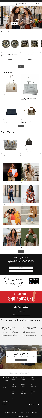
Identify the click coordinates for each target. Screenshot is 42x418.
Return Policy (20, 412)
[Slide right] (23, 63)
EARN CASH (21, 267)
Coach (21, 155)
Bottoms (4, 204)
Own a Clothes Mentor (21, 359)
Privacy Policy (14, 412)
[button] (3, 4)
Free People (23, 388)
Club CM (32, 388)
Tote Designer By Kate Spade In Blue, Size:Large (28, 98)
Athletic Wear (5, 226)
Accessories (23, 247)
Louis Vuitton (3, 155)
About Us (32, 379)
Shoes (22, 226)
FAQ (31, 384)
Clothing (13, 379)
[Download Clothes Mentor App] (21, 287)
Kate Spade (23, 391)
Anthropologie (23, 393)
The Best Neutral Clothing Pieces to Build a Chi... (29, 328)
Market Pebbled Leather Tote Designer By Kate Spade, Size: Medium (11, 94)
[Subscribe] (29, 314)
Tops (22, 182)
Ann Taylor (23, 395)
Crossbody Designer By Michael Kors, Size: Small (28, 121)
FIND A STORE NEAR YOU (21, 270)
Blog (31, 393)
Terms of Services (27, 412)
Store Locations (5, 380)
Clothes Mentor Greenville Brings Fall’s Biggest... (9, 328)
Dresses (22, 204)
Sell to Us (4, 387)
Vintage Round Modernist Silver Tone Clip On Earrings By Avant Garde (9, 55)
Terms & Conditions (7, 412)
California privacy (34, 412)
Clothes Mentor (19, 416)
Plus (3, 247)
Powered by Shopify (25, 416)
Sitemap (21, 414)
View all (21, 66)
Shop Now (14, 23)
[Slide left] (19, 63)
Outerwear (13, 395)
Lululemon (23, 384)
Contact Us (4, 382)
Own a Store (5, 385)
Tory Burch (23, 386)
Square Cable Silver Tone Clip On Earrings (26, 54)
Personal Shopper (33, 386)
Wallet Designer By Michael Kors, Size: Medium (10, 121)
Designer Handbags (7, 182)
